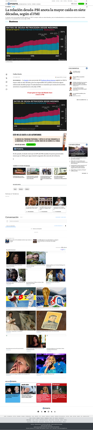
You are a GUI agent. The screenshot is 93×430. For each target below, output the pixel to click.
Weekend (38, 418)
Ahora (5, 416)
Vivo (81, 416)
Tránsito (64, 421)
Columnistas (74, 68)
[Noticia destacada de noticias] (12, 385)
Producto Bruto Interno (48, 80)
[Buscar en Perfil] (86, 1)
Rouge (51, 418)
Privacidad (47, 421)
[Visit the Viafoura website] (64, 247)
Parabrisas (47, 418)
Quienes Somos (35, 421)
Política (29, 4)
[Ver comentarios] (87, 7)
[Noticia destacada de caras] (44, 385)
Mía (53, 418)
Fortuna (42, 418)
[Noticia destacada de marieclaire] (28, 385)
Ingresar (75, 3)
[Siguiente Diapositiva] (66, 206)
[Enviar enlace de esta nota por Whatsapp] (6, 82)
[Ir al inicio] (13, 4)
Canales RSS (29, 421)
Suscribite (81, 3)
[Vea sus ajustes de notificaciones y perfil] (86, 4)
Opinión (34, 4)
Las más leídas (74, 145)
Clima (33, 416)
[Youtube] (45, 411)
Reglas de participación (57, 421)
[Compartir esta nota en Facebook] (6, 74)
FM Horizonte (61, 418)
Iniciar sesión (58, 217)
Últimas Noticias (23, 4)
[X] (41, 411)
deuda (26, 80)
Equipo (51, 421)
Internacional (28, 416)
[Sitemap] (54, 411)
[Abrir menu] (6, 4)
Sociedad (38, 4)
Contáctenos (41, 421)
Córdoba (43, 416)
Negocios (21, 189)
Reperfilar (48, 416)
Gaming (78, 416)
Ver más (84, 173)
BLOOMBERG (8, 6)
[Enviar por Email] (6, 86)
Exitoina (74, 416)
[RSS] (51, 411)
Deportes (36, 416)
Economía (18, 416)
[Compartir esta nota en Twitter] (6, 78)
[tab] (10, 226)
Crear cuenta (63, 217)
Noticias (67, 416)
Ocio (40, 416)
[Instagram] (48, 411)
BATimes (56, 418)
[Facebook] (38, 412)
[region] (36, 232)
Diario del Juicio (86, 416)
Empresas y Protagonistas (60, 416)
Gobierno (27, 189)
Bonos (15, 189)
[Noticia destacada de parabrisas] (59, 385)
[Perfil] (13, 381)
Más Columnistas (81, 99)
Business (52, 416)
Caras (71, 416)
